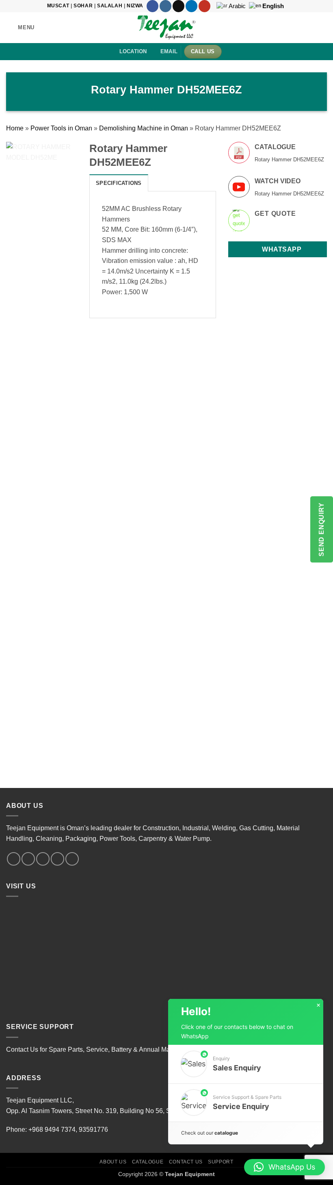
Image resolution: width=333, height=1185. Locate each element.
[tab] (118, 182)
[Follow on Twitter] (43, 859)
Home (15, 128)
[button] (20, 27)
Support (220, 1162)
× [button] (318, 1005)
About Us (112, 1162)
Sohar (83, 6)
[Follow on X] (178, 6)
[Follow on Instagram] (165, 6)
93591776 (93, 1129)
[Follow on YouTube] (204, 6)
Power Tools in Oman (61, 128)
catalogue (226, 1133)
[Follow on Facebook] (152, 6)
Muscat (58, 6)
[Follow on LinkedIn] (191, 6)
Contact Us (186, 1162)
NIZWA (135, 6)
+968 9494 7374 (52, 1129)
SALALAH (109, 6)
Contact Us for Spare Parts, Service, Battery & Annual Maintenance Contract (115, 1049)
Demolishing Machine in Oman (143, 128)
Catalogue (148, 1162)
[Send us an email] (57, 859)
